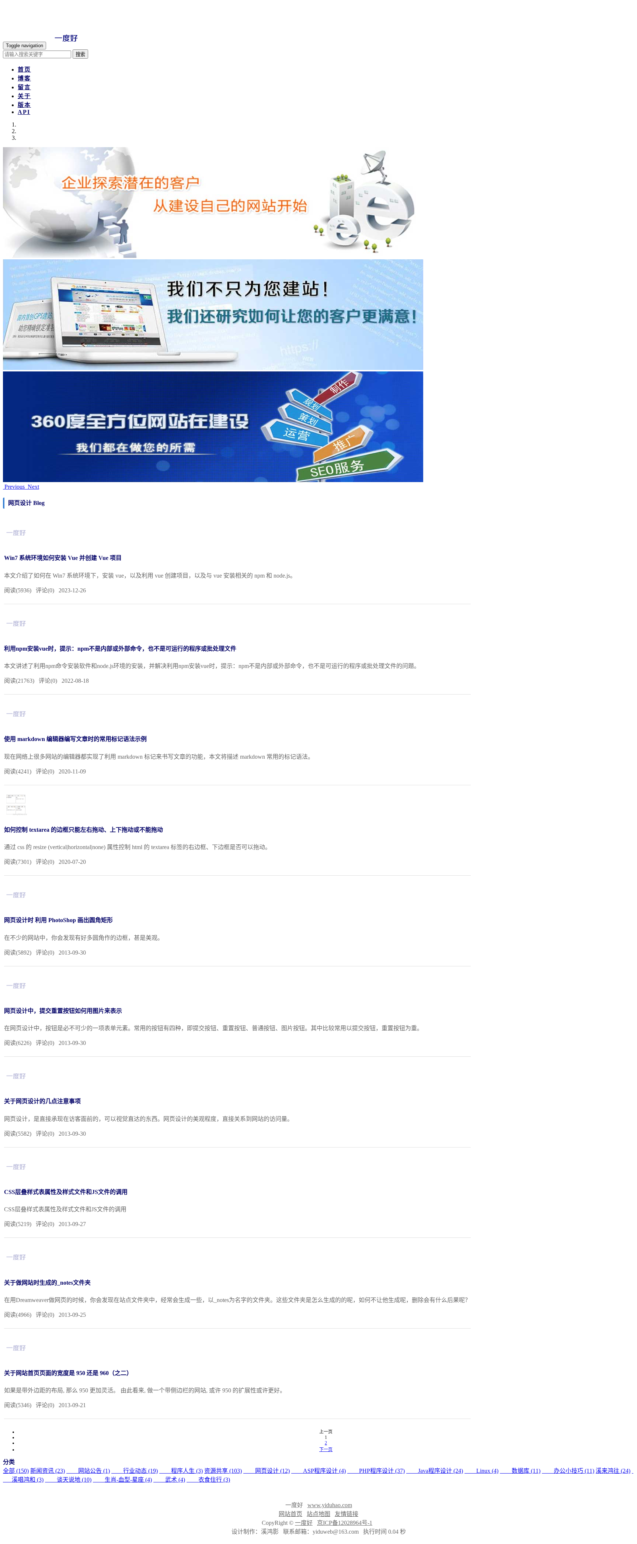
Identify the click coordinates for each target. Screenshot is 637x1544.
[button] (14, 487)
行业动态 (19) (134, 1471)
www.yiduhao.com (329, 1505)
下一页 (326, 1449)
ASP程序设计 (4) (318, 1471)
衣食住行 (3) (208, 1480)
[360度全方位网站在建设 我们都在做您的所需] (213, 480)
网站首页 (290, 1514)
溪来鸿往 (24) (613, 1471)
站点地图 (318, 1514)
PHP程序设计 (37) (376, 1471)
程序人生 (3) (181, 1471)
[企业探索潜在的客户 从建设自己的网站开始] (213, 256)
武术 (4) (169, 1480)
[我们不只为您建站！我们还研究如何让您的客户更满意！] (213, 368)
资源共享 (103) (223, 1471)
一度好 (304, 1523)
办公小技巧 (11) (568, 1471)
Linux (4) (481, 1471)
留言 (24, 87)
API (24, 112)
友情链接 (346, 1514)
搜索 (80, 54)
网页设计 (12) (266, 1471)
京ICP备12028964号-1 (344, 1523)
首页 (24, 69)
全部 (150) (16, 1471)
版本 (24, 105)
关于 (24, 96)
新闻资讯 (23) (47, 1471)
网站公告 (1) (88, 1471)
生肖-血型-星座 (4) (122, 1480)
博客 (24, 78)
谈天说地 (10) (68, 1480)
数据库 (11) (520, 1471)
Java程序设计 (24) (434, 1471)
